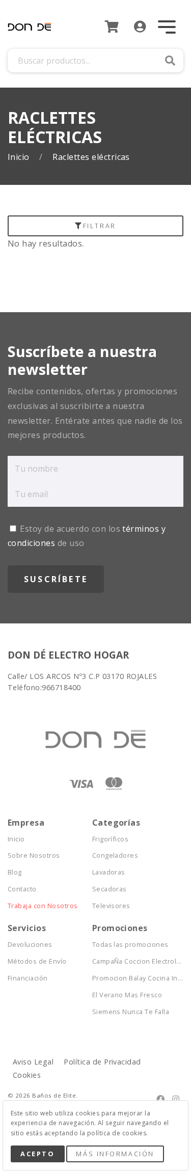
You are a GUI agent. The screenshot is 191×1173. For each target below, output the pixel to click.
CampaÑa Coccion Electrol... (134, 961)
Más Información (115, 1153)
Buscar (170, 60)
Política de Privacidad (102, 1062)
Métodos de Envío (37, 961)
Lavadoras (108, 872)
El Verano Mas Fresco (127, 995)
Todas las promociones (130, 944)
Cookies (27, 1075)
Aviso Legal (33, 1062)
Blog (15, 872)
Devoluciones (30, 944)
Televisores (111, 906)
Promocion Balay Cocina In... (134, 978)
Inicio (20, 157)
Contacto (22, 889)
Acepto (37, 1153)
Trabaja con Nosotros (43, 906)
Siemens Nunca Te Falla (131, 1011)
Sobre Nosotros (34, 855)
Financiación (28, 978)
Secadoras (109, 889)
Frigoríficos (110, 839)
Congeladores (115, 855)
